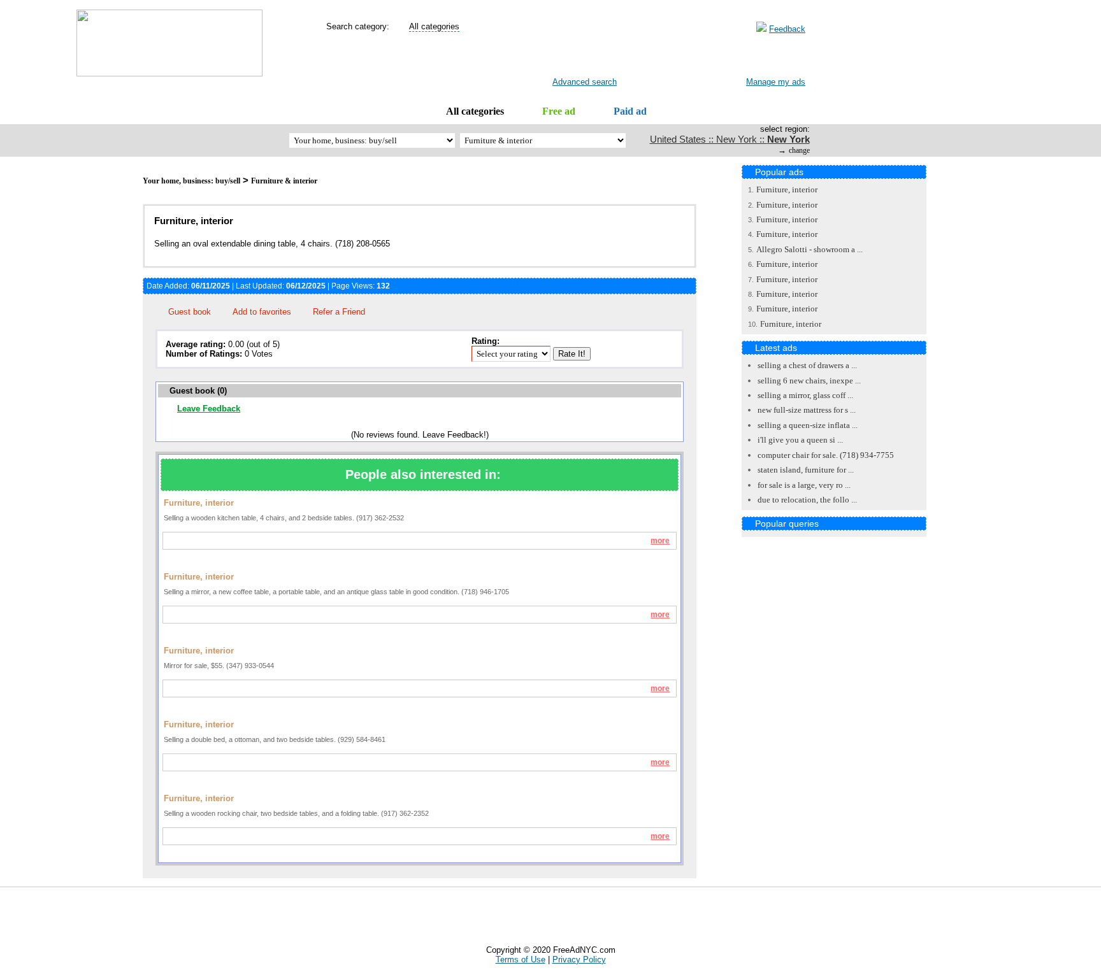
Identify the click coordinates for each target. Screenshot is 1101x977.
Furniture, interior (786, 189)
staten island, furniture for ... (806, 469)
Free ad (558, 111)
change (799, 150)
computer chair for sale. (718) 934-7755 (826, 455)
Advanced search (584, 82)
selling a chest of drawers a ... (807, 365)
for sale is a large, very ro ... (804, 485)
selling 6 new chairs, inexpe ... (809, 380)
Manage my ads (775, 82)
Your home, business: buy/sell (191, 180)
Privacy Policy (579, 959)
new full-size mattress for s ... (807, 410)
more (660, 540)
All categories (475, 111)
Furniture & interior (284, 180)
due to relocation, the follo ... (807, 499)
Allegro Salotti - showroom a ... (809, 249)
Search (574, 58)
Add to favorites (262, 312)
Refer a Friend (339, 312)
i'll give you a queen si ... (800, 440)
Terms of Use (520, 959)
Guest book (189, 312)
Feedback (787, 29)
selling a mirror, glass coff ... (805, 395)
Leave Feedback (208, 408)
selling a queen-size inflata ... (808, 425)
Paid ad (630, 111)
